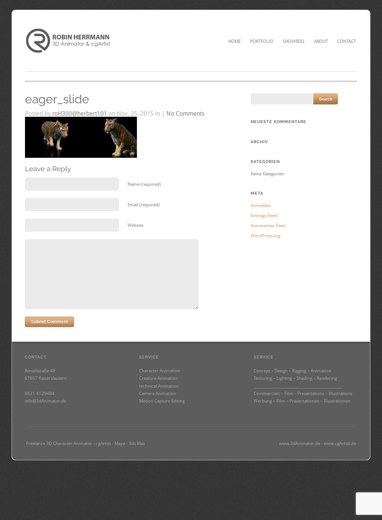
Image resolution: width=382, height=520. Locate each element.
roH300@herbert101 (79, 113)
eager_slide (57, 99)
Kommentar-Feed (268, 225)
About (321, 41)
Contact (346, 41)
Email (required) (144, 204)
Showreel (294, 41)
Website (135, 225)
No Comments (185, 113)
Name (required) (144, 184)
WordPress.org (265, 235)
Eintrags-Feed (264, 215)
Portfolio (261, 41)
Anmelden (261, 205)
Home (234, 41)
